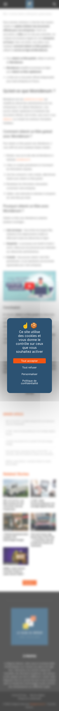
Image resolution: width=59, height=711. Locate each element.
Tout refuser (29, 367)
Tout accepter (29, 360)
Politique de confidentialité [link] (29, 382)
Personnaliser (29, 374)
